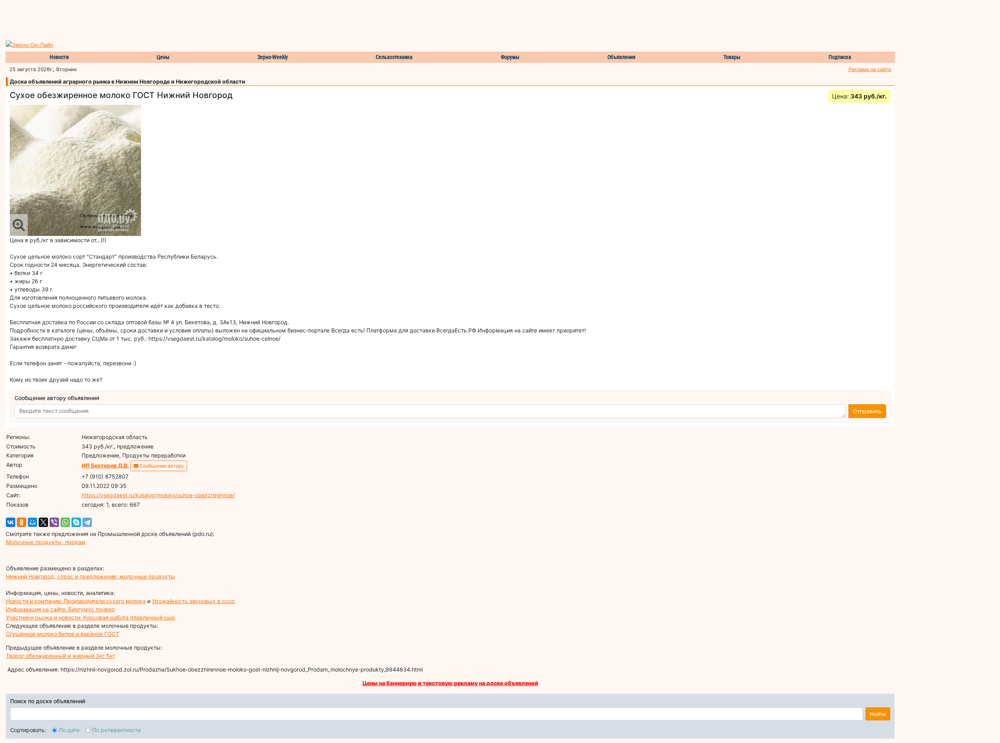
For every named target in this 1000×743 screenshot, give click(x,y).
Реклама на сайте (869, 69)
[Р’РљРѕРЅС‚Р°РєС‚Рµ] (10, 522)
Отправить (867, 411)
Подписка (840, 57)
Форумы (510, 57)
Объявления (621, 57)
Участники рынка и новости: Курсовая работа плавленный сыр (90, 617)
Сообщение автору (161, 466)
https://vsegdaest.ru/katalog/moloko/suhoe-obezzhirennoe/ (158, 495)
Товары (732, 57)
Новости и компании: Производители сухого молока (76, 601)
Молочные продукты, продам (46, 542)
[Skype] (76, 522)
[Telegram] (87, 522)
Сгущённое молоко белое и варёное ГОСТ (62, 633)
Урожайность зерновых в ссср (193, 601)
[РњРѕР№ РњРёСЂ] (32, 522)
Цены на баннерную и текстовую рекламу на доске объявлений (450, 683)
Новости (59, 57)
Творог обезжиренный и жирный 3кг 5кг (60, 655)
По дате (69, 730)
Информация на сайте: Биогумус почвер (60, 609)
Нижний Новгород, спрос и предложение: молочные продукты (90, 576)
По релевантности (116, 730)
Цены (163, 57)
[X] (43, 522)
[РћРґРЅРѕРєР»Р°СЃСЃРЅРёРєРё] (21, 522)
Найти (878, 714)
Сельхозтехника (394, 57)
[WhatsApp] (65, 522)
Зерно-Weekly (272, 57)
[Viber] (54, 522)
